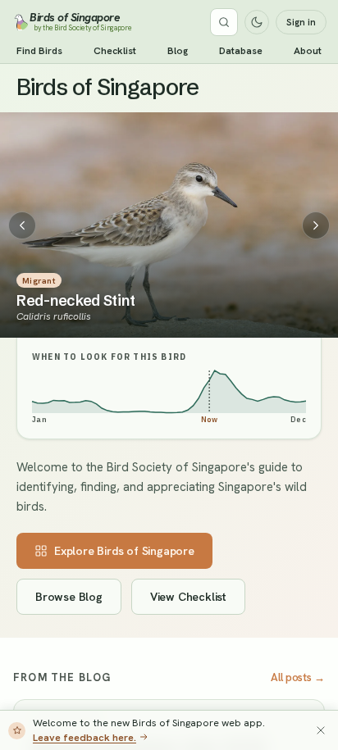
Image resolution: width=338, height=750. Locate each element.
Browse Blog (69, 596)
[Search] (224, 22)
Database (241, 50)
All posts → (298, 677)
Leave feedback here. (84, 737)
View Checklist (188, 596)
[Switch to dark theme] (256, 22)
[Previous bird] (22, 225)
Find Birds (39, 50)
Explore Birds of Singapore (124, 550)
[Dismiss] (321, 730)
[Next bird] (316, 225)
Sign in (301, 22)
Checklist (115, 50)
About (308, 50)
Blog (177, 50)
